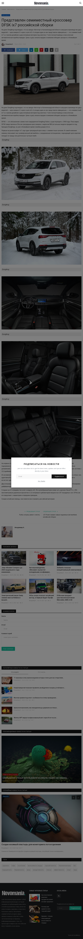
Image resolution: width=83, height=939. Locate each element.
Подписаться (59, 476)
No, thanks (41, 481)
